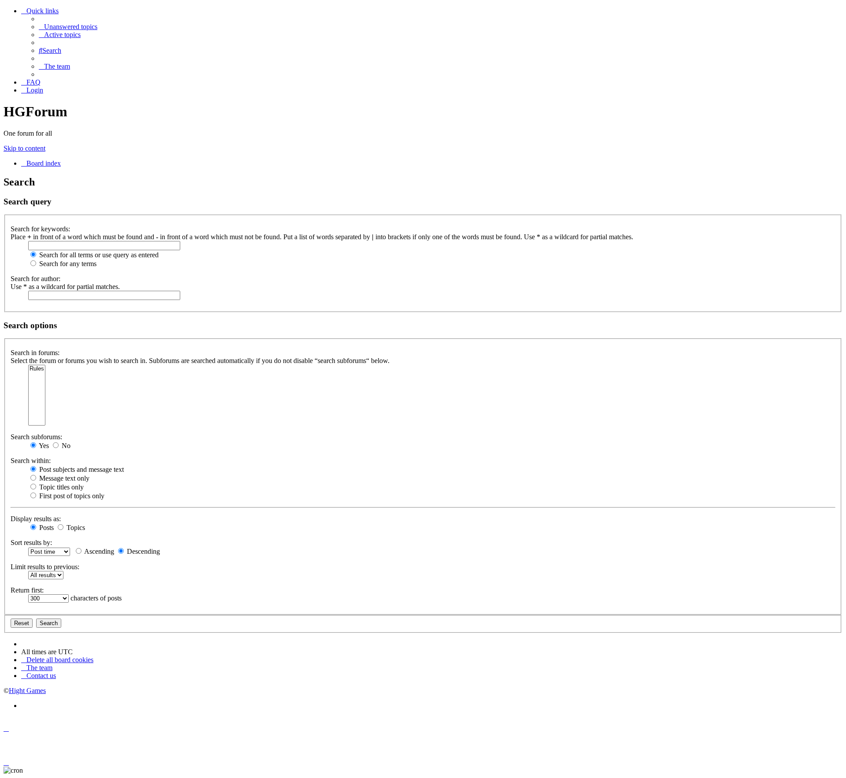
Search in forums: (35, 352)
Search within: (31, 460)
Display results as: (36, 518)
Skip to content (24, 148)
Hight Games (27, 690)
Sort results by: (31, 542)
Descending (142, 551)
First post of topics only (70, 496)
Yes (43, 445)
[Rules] (37, 369)
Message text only (63, 478)
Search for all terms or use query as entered (98, 255)
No (65, 445)
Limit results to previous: (45, 567)
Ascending (98, 551)
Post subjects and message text (80, 469)
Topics (75, 527)
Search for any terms (66, 263)
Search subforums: (36, 437)
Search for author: (35, 278)
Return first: (27, 590)
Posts (45, 527)
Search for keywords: (40, 229)
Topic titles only (60, 487)
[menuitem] (68, 26)
